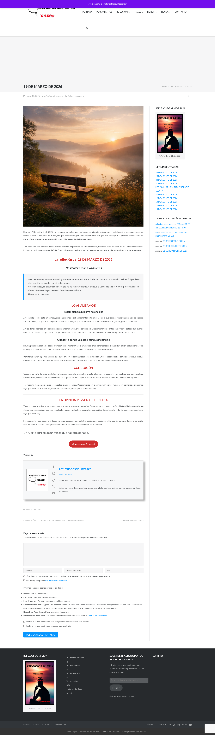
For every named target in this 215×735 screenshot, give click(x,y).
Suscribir (116, 688)
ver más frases (83, 444)
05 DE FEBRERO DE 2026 (174, 241)
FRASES (137, 12)
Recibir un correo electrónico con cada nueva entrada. (48, 626)
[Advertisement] (107, 61)
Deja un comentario (76, 96)
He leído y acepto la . (46, 580)
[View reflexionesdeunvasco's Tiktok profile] (53, 480)
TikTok (184, 725)
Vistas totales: (73, 681)
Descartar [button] (122, 3)
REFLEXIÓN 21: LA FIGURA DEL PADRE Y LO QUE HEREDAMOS (54, 520)
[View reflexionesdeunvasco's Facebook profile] (53, 466)
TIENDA (164, 12)
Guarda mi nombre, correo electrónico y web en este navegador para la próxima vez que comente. (68, 576)
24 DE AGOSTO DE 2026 (166, 180)
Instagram (179, 724)
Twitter (174, 724)
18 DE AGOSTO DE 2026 (166, 202)
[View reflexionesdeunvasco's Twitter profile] (53, 486)
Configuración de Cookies (134, 731)
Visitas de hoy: (73, 665)
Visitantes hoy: (74, 673)
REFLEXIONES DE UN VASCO (41, 725)
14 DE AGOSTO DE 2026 (166, 209)
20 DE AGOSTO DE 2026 (166, 194)
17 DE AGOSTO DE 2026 (166, 205)
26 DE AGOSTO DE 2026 (166, 172)
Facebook (170, 724)
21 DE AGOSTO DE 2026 (166, 183)
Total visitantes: (74, 689)
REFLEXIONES (123, 12)
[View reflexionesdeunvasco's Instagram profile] (53, 473)
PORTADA (87, 12)
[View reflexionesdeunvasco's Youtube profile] (53, 493)
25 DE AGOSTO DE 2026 (166, 176)
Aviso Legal (71, 731)
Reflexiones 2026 (33, 509)
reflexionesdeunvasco (53, 96)
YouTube (190, 724)
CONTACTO (181, 12)
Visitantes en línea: (76, 658)
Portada (165, 86)
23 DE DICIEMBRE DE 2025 (175, 246)
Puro (64, 725)
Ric (156, 232)
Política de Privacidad (56, 580)
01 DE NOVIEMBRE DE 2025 (175, 251)
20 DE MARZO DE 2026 (131, 520)
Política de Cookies (110, 731)
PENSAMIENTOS (104, 12)
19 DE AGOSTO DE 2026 (166, 198)
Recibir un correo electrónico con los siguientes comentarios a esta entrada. (58, 621)
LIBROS (151, 12)
